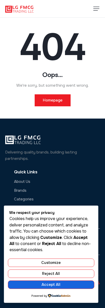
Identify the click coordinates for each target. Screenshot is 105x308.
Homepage (52, 100)
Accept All (51, 284)
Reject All (51, 273)
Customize (51, 262)
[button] (96, 8)
